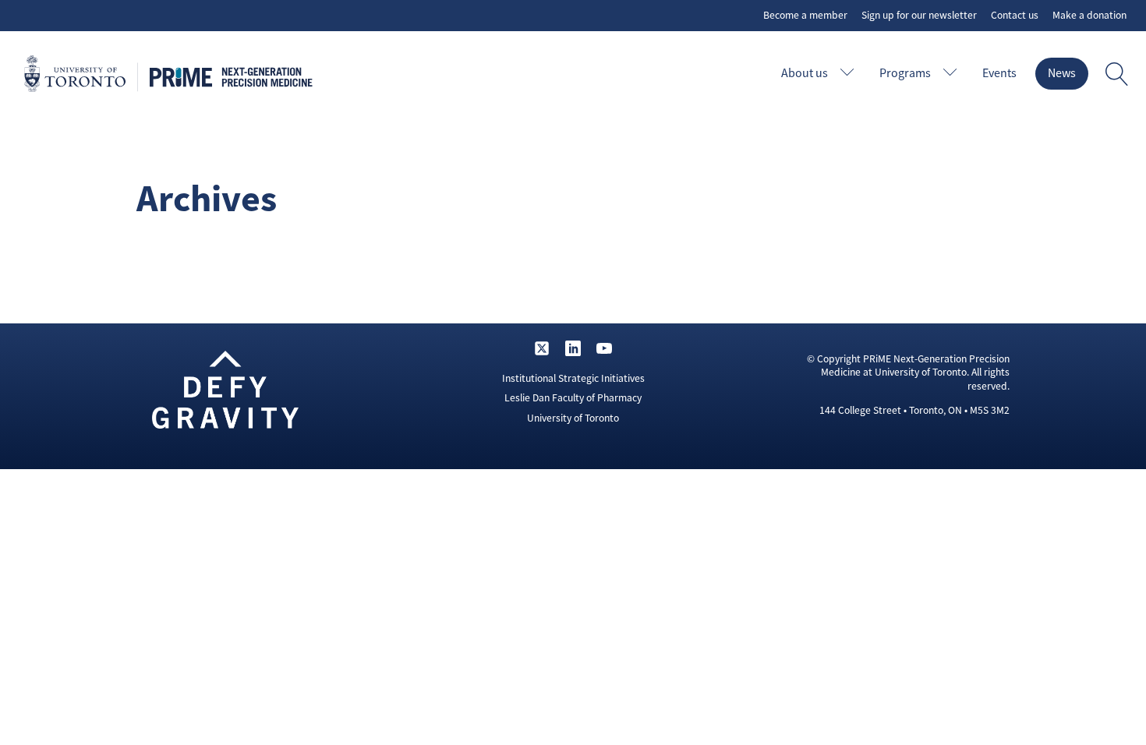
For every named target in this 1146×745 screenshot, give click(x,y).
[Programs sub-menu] (953, 74)
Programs (905, 73)
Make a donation (1089, 15)
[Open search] (1117, 74)
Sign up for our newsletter (919, 15)
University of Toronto (573, 418)
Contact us (1014, 15)
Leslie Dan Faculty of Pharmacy (573, 397)
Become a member (805, 15)
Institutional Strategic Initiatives (573, 378)
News (1062, 73)
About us (804, 73)
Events (999, 73)
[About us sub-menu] (850, 74)
